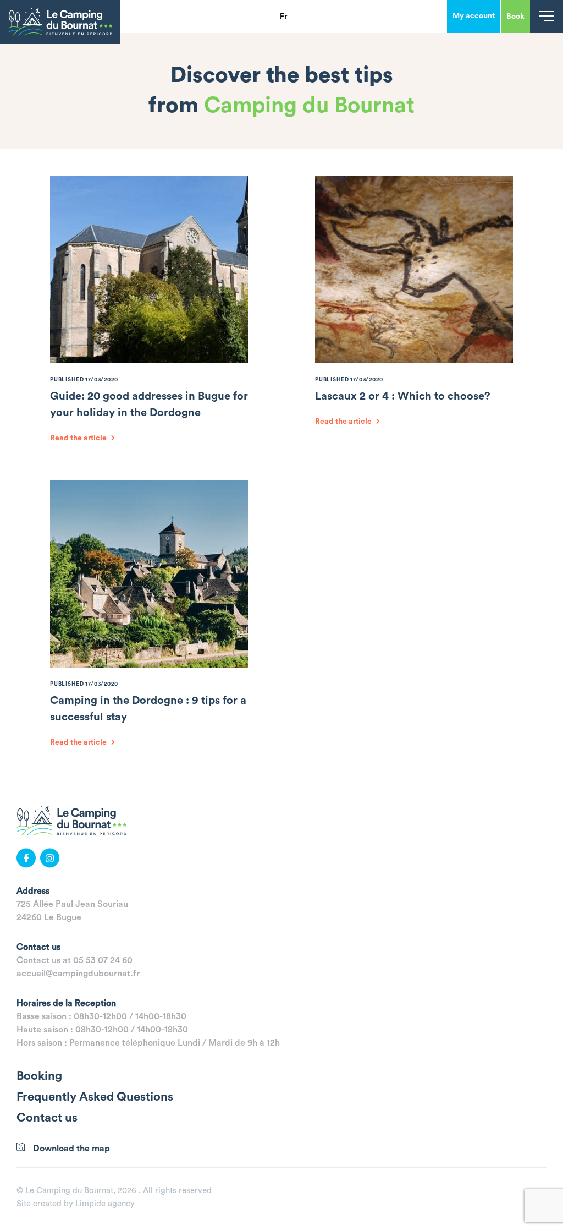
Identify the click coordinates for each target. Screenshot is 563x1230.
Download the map (71, 1148)
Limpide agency (105, 1204)
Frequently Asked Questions (94, 1097)
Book (515, 16)
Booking (39, 1076)
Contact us (47, 1118)
